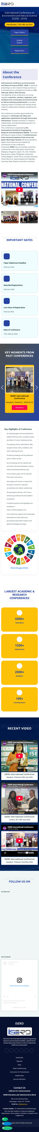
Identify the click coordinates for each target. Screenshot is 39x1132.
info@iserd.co (22, 1104)
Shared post (17, 1007)
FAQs (19, 1065)
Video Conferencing (19, 1068)
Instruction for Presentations (19, 1072)
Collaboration (19, 1075)
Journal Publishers (19, 1079)
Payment (19, 1061)
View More (20, 407)
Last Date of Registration (14, 307)
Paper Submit (19, 32)
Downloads (19, 1057)
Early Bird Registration (13, 285)
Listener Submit (19, 41)
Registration (19, 50)
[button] (2, 387)
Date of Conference (12, 330)
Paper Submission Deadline (15, 263)
